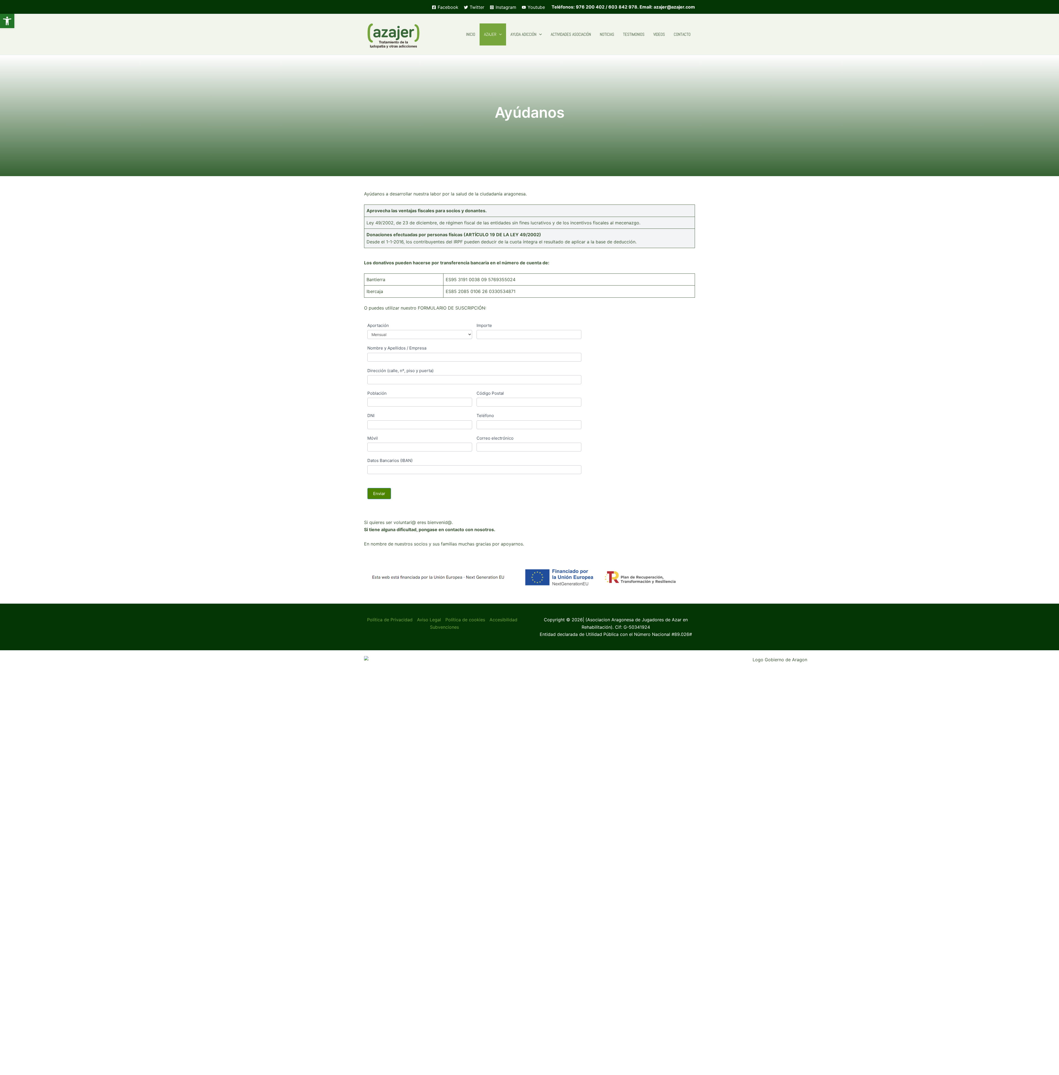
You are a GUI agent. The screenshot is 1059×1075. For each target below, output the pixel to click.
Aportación (378, 325)
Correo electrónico (495, 438)
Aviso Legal (429, 619)
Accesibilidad (503, 619)
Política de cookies (465, 619)
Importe (484, 325)
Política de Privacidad (390, 619)
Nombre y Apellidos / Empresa (396, 348)
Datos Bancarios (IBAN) (390, 460)
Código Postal (490, 393)
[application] (499, 34)
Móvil (372, 438)
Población (377, 393)
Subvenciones (444, 627)
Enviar (379, 493)
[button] (7, 21)
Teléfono (485, 415)
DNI (371, 415)
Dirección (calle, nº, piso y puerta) (400, 370)
